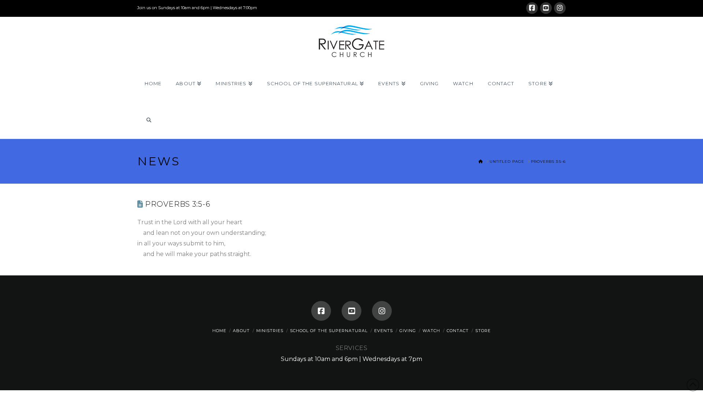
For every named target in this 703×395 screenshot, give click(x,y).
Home (219, 330)
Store (483, 330)
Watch (431, 330)
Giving (407, 330)
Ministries (269, 330)
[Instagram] (560, 8)
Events (383, 330)
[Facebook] (532, 8)
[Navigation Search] (148, 120)
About (241, 330)
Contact (458, 330)
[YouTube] (546, 8)
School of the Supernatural (329, 330)
